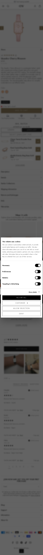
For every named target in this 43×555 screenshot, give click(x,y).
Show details (33, 292)
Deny (21, 314)
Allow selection (21, 308)
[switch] (38, 271)
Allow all (21, 297)
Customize (20, 303)
